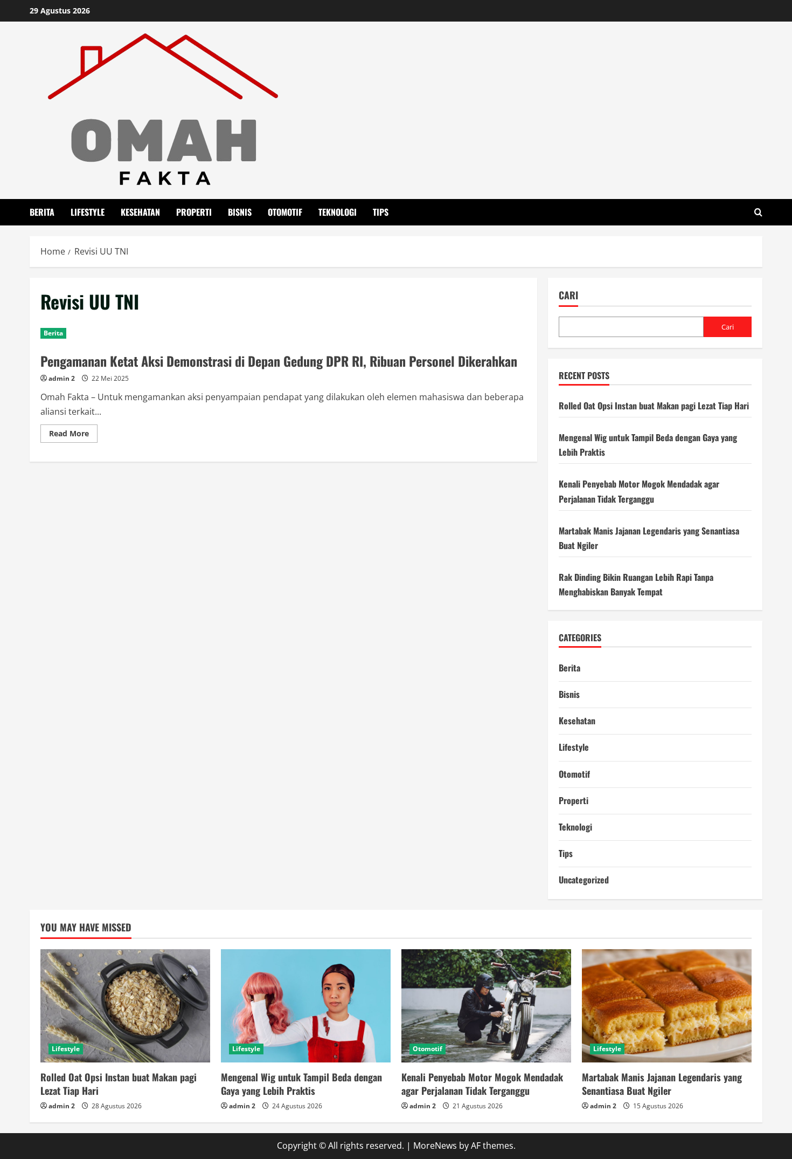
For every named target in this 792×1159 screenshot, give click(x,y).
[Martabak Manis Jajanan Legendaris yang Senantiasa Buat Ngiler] (667, 1005)
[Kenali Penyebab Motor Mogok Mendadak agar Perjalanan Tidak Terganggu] (486, 1005)
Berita (42, 211)
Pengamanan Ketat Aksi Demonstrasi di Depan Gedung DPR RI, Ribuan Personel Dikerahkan (278, 361)
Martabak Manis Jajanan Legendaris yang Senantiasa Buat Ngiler (662, 1084)
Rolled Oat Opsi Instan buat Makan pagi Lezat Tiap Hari (654, 405)
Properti (194, 211)
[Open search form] (758, 212)
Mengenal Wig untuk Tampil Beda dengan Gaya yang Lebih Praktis (301, 1084)
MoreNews (435, 1145)
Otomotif (285, 211)
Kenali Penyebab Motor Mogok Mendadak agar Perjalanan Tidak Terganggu (482, 1084)
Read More (73, 435)
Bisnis (240, 211)
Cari (568, 295)
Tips (380, 211)
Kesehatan (140, 211)
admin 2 (61, 378)
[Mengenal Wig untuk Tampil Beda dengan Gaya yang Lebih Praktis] (306, 1005)
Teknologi (337, 211)
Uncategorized (584, 879)
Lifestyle (88, 211)
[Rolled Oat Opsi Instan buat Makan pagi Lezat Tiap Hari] (125, 1005)
